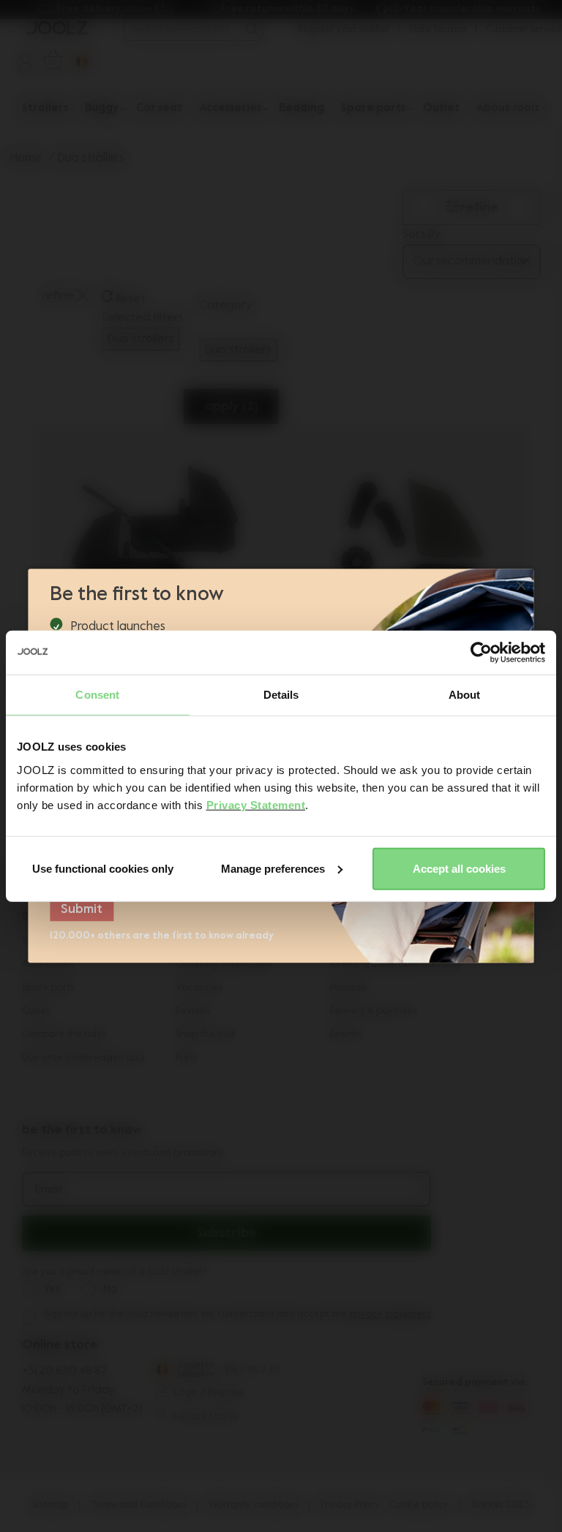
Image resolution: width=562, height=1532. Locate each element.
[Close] (521, 587)
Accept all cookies (459, 868)
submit (81, 910)
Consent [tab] (97, 695)
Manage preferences (273, 868)
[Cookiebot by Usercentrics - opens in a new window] (481, 653)
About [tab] (465, 695)
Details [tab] (281, 695)
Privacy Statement (256, 804)
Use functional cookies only (102, 868)
